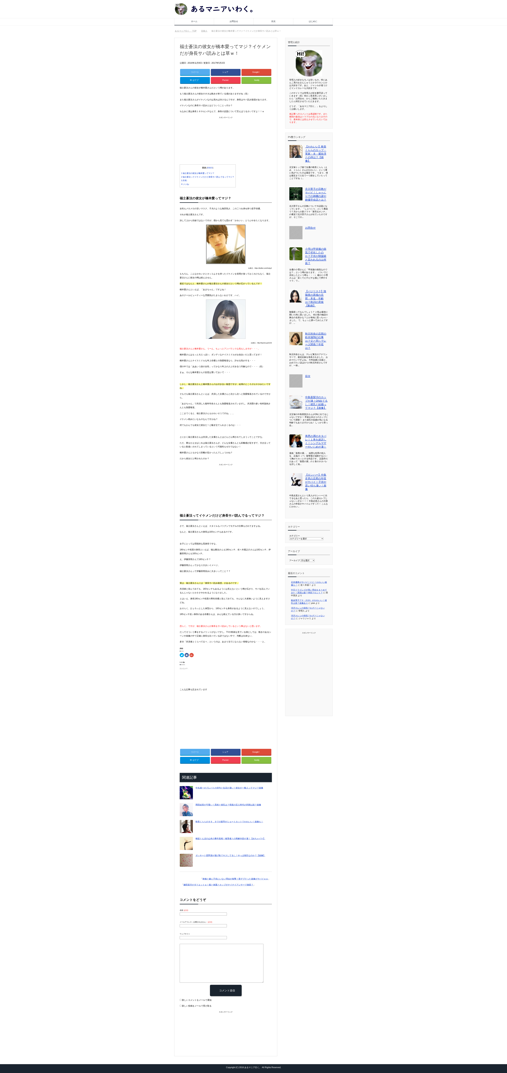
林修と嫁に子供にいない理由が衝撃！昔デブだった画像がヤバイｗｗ (235, 879)
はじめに (313, 21)
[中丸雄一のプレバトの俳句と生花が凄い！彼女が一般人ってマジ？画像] (186, 797)
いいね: (185, 184)
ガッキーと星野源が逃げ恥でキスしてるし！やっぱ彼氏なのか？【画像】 (230, 855)
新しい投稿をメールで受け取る (197, 1006)
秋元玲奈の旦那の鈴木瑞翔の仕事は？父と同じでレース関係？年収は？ (315, 340)
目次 (273, 21)
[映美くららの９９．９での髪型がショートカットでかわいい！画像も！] (186, 831)
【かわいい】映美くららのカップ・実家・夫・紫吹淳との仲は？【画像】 (315, 153)
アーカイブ (294, 560)
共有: (184, 180)
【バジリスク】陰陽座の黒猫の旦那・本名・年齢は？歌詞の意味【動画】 (315, 298)
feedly (256, 80)
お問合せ (234, 21)
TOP (187, 31)
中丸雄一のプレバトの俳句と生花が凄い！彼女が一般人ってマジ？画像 (229, 788)
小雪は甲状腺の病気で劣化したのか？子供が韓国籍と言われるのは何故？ (315, 256)
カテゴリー (294, 536)
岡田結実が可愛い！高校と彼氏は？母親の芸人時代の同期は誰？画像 (228, 805)
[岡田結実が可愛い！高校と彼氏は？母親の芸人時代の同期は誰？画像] (186, 814)
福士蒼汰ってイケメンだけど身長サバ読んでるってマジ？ (207, 177)
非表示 (210, 168)
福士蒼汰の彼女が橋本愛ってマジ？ (197, 173)
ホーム (194, 21)
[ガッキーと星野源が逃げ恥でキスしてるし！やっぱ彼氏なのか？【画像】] (186, 865)
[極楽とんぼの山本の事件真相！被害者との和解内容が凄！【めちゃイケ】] (186, 848)
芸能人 (231, 63)
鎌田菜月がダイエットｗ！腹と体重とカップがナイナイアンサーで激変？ (218, 885)
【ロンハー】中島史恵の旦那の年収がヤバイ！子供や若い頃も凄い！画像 (315, 482)
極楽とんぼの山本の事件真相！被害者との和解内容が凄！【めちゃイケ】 (230, 838)
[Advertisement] (226, 137)
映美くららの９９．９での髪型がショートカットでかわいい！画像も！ (229, 822)
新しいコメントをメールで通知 (197, 1000)
